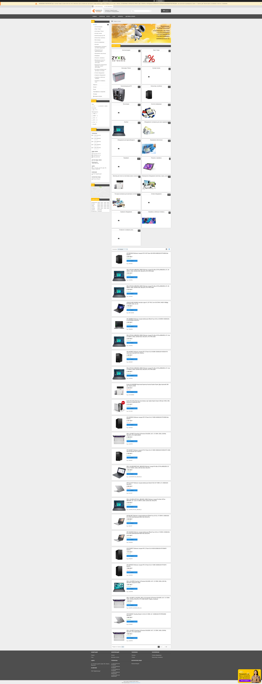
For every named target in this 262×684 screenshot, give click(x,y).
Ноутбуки (126, 122)
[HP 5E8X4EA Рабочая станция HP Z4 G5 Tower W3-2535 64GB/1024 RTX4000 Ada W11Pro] (119, 259)
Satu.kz (137, 681)
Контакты (120, 16)
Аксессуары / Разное (126, 68)
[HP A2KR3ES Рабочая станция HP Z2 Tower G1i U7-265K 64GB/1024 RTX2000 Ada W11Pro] (119, 423)
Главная (94, 16)
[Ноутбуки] (119, 131)
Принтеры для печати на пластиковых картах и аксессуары (126, 175)
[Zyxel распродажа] (119, 59)
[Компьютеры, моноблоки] (149, 95)
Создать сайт (105, 0)
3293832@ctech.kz (97, 155)
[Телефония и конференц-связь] (119, 238)
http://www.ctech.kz (97, 153)
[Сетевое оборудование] (149, 202)
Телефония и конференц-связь (126, 229)
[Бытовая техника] (149, 77)
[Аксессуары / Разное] (119, 77)
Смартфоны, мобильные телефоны (156, 211)
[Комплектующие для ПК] (119, 95)
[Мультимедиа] (119, 113)
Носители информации (156, 104)
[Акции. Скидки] (149, 59)
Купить (132, 260)
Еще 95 (94, 124)
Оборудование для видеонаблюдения (126, 139)
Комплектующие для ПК (126, 86)
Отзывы (95, 94)
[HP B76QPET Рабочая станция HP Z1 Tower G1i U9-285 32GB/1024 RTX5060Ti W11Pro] (119, 554)
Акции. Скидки (156, 50)
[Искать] (150, 11)
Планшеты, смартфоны (156, 157)
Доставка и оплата (130, 16)
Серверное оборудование (126, 211)
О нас (113, 16)
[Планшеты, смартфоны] (149, 167)
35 (166, 646)
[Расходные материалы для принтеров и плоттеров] (119, 202)
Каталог (101, 16)
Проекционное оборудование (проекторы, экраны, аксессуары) (156, 175)
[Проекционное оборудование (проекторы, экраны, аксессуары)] (149, 185)
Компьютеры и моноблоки (157, 657)
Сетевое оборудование (156, 193)
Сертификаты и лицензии (99, 91)
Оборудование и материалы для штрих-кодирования (156, 122)
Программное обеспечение (156, 139)
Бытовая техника (156, 68)
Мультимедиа (126, 104)
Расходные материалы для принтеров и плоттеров (126, 193)
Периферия (126, 157)
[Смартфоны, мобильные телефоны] (149, 220)
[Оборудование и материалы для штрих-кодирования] (149, 131)
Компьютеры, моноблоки (156, 86)
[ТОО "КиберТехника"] (97, 11)
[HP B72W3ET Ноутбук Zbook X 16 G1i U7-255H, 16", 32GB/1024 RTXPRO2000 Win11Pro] (119, 620)
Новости (95, 84)
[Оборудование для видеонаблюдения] (119, 149)
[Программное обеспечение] (149, 149)
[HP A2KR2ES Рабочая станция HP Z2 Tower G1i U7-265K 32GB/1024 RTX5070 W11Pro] (119, 571)
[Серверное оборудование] (119, 220)
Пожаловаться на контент (135, 682)
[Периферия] (119, 167)
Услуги (108, 16)
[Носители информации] (149, 113)
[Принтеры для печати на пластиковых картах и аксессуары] (119, 185)
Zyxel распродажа (126, 50)
